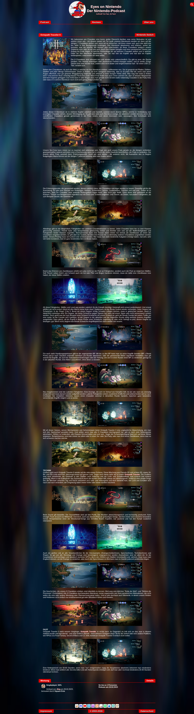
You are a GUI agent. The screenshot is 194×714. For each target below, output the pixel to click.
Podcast (44, 22)
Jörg (58, 689)
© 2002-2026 (96, 711)
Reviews (96, 22)
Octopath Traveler (132, 474)
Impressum (46, 711)
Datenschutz (147, 711)
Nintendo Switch (145, 35)
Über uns (149, 22)
